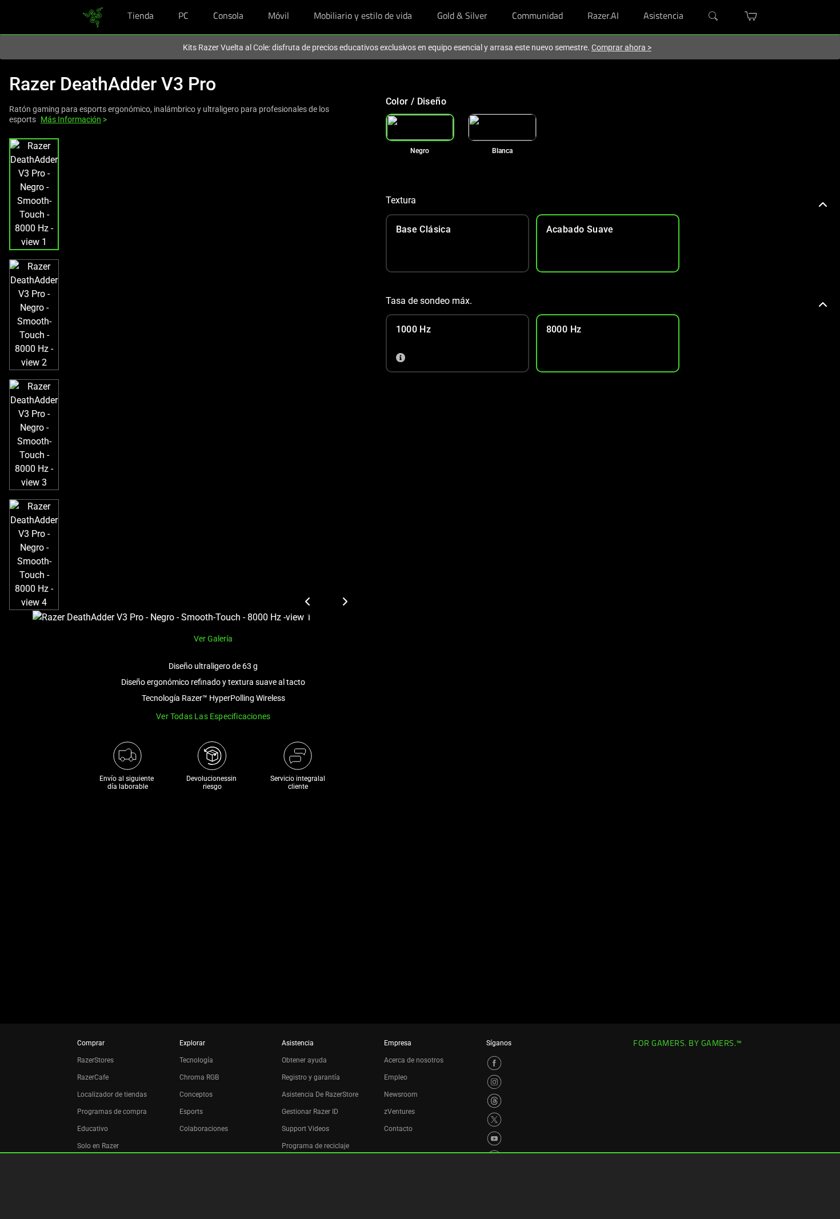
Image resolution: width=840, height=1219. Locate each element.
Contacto (398, 1129)
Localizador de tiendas (112, 1094)
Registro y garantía (311, 1077)
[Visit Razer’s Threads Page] (494, 1101)
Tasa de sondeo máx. (429, 300)
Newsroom (401, 1094)
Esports (191, 1112)
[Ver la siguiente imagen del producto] (344, 601)
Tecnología (196, 1060)
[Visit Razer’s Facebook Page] (494, 1063)
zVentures (399, 1112)
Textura (401, 200)
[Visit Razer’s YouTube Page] (494, 1138)
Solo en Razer (98, 1146)
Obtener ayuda (304, 1060)
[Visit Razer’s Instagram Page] (494, 1082)
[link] (93, 16)
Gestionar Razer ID (310, 1112)
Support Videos (305, 1129)
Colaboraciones (203, 1129)
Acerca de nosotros (413, 1060)
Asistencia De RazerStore (320, 1094)
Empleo (395, 1077)
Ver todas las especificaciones (213, 716)
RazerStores (95, 1060)
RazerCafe (93, 1077)
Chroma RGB (199, 1077)
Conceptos (196, 1094)
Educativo (92, 1129)
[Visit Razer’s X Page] (494, 1120)
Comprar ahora (621, 47)
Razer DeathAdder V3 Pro (112, 84)
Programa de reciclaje (315, 1146)
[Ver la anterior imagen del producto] (308, 601)
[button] (34, 194)
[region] (188, 381)
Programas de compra (112, 1112)
